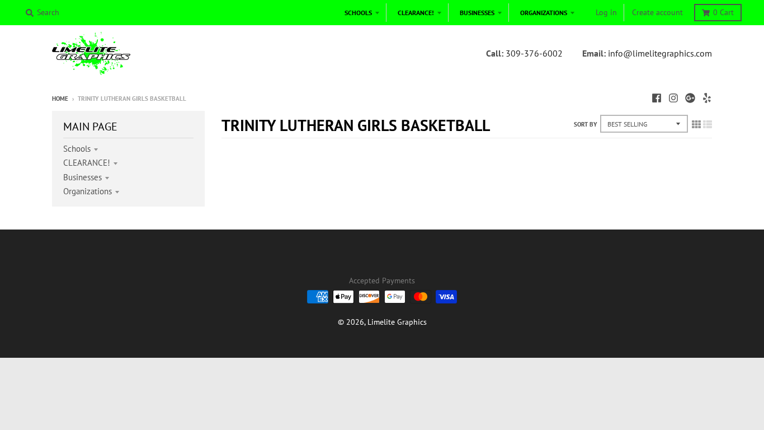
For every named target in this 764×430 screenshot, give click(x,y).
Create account (657, 12)
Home (60, 98)
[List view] (707, 124)
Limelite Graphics (397, 322)
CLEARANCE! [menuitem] (416, 12)
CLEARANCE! (86, 162)
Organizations (87, 191)
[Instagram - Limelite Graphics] (673, 98)
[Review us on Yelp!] (707, 98)
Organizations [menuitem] (543, 12)
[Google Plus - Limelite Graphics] (690, 98)
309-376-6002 (534, 53)
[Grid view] (696, 124)
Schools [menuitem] (358, 12)
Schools (77, 148)
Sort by (585, 124)
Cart (723, 12)
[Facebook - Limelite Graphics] (657, 98)
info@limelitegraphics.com (660, 53)
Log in (606, 12)
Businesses (82, 177)
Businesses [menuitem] (477, 12)
